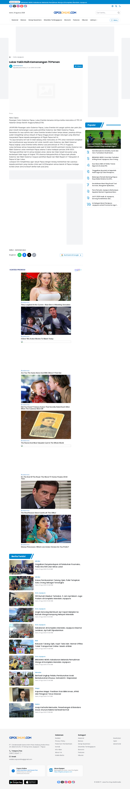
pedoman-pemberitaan (63, 744)
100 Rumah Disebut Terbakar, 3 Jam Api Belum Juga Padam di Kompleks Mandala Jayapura (58, 597)
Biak (36, 641)
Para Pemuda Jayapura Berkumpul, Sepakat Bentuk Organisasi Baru (105, 191)
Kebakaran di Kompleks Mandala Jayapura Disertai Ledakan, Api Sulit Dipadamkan (58, 629)
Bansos (23, 20)
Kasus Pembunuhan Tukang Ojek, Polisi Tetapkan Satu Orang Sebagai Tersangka (57, 581)
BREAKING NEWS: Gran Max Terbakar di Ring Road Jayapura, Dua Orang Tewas (105, 159)
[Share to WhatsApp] (19, 255)
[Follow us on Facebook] (10, 6)
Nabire (37, 704)
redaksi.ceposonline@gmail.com (20, 759)
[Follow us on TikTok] (25, 6)
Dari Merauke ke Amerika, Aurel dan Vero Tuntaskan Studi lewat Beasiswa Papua (105, 153)
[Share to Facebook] (24, 255)
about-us (58, 752)
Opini (115, 741)
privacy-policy (60, 741)
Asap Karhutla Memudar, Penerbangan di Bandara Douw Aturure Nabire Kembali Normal (58, 708)
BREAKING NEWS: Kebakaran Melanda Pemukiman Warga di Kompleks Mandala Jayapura (57, 660)
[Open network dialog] (112, 6)
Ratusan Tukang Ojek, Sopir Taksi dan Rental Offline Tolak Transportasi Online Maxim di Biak (59, 644)
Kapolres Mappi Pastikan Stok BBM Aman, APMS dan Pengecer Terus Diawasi (57, 692)
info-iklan (58, 750)
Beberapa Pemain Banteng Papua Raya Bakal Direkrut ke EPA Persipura (104, 179)
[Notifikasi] (116, 6)
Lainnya (93, 20)
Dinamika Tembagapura (53, 20)
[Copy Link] (34, 255)
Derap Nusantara (35, 20)
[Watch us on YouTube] (21, 6)
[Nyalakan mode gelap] (120, 6)
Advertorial (117, 744)
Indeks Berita (59, 755)
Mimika (37, 561)
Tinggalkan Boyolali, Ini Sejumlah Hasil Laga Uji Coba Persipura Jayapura (104, 172)
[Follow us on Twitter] (14, 6)
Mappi (37, 688)
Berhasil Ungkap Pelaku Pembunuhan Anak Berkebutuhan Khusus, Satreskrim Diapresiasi (56, 676)
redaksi (57, 738)
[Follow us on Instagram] (18, 6)
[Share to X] (29, 255)
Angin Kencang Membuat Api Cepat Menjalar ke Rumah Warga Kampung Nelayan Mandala (57, 613)
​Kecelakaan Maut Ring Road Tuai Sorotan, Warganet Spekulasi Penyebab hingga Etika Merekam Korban (104, 187)
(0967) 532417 (14, 753)
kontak (57, 747)
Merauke (38, 672)
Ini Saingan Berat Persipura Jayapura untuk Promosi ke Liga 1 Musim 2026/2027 (104, 205)
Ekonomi (67, 20)
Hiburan (85, 20)
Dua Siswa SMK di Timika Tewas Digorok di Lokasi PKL (103, 165)
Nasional (15, 20)
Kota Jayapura (18, 57)
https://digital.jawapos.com (63, 772)
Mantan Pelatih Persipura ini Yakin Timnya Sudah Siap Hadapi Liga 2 (102, 145)
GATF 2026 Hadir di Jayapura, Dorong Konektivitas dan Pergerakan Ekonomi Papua (103, 199)
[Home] (10, 57)
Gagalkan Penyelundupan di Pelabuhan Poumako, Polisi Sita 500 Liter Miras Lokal (57, 565)
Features (76, 20)
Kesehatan (117, 738)
